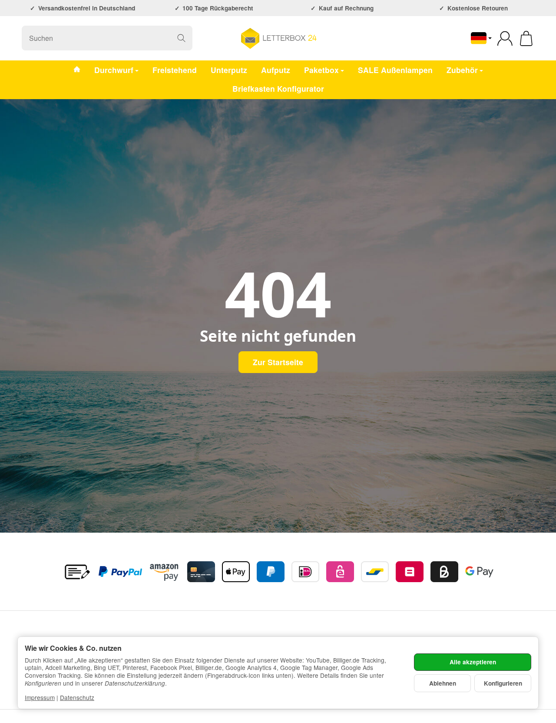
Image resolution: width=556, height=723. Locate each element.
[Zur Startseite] (278, 38)
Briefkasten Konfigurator (278, 88)
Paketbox (321, 69)
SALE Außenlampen (395, 69)
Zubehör (462, 69)
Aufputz (275, 69)
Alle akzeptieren (473, 662)
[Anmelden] (505, 38)
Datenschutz (77, 697)
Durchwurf (113, 69)
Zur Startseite (278, 362)
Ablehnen (442, 683)
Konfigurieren (503, 683)
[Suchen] (181, 38)
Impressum (40, 697)
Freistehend (174, 69)
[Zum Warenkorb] (526, 38)
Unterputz (229, 69)
